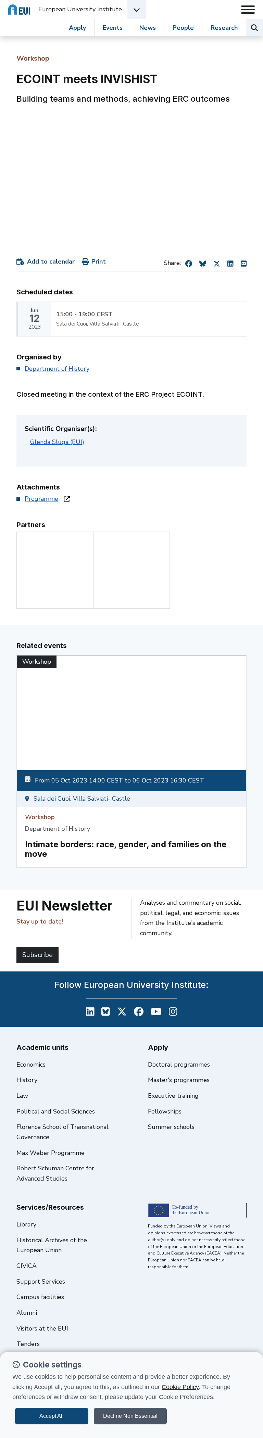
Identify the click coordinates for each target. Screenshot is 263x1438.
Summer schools (171, 1127)
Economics (31, 1064)
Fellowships (164, 1111)
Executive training (173, 1096)
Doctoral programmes (179, 1064)
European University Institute (80, 9)
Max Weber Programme (50, 1153)
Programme (41, 499)
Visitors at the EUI (42, 1328)
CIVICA (26, 1266)
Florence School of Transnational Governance (62, 1132)
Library (26, 1224)
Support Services (40, 1281)
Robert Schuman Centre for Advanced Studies (55, 1173)
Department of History (57, 369)
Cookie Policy (180, 1387)
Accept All (51, 1416)
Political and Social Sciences (55, 1111)
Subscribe (37, 954)
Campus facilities (40, 1297)
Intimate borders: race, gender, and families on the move (125, 849)
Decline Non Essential (130, 1416)
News (147, 28)
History (26, 1080)
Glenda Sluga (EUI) (57, 442)
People (183, 28)
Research (224, 28)
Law (22, 1096)
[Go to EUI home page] (19, 9)
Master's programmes (179, 1080)
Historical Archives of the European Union (51, 1245)
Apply (77, 28)
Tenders (28, 1344)
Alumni (26, 1313)
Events (113, 28)
